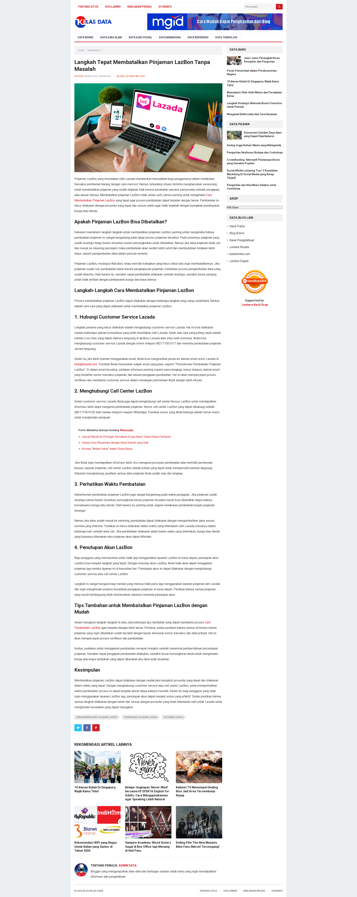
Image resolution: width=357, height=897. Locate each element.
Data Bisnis (85, 37)
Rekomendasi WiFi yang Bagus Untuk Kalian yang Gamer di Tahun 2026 (95, 846)
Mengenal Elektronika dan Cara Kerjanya (252, 114)
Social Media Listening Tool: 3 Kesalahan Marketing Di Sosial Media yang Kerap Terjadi (252, 174)
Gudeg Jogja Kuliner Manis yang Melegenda (254, 145)
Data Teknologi (226, 37)
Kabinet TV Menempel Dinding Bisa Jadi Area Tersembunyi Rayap (197, 791)
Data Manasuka (170, 37)
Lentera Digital (238, 261)
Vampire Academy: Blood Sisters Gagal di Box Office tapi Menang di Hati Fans (148, 846)
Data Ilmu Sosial (140, 37)
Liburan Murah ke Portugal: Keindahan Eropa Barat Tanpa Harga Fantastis (126, 436)
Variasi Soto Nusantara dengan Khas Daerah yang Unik (115, 442)
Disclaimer (113, 6)
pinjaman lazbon (173, 717)
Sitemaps (165, 6)
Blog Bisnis (236, 233)
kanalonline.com (239, 254)
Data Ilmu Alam (111, 37)
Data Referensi (198, 37)
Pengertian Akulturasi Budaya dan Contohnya (255, 152)
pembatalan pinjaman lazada (140, 717)
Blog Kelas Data (93, 890)
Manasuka (94, 50)
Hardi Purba (237, 226)
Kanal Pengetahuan (241, 240)
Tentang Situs (88, 6)
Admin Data (90, 76)
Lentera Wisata (239, 247)
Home (81, 50)
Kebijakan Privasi (139, 6)
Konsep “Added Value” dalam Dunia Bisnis (107, 448)
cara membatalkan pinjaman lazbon (96, 717)
